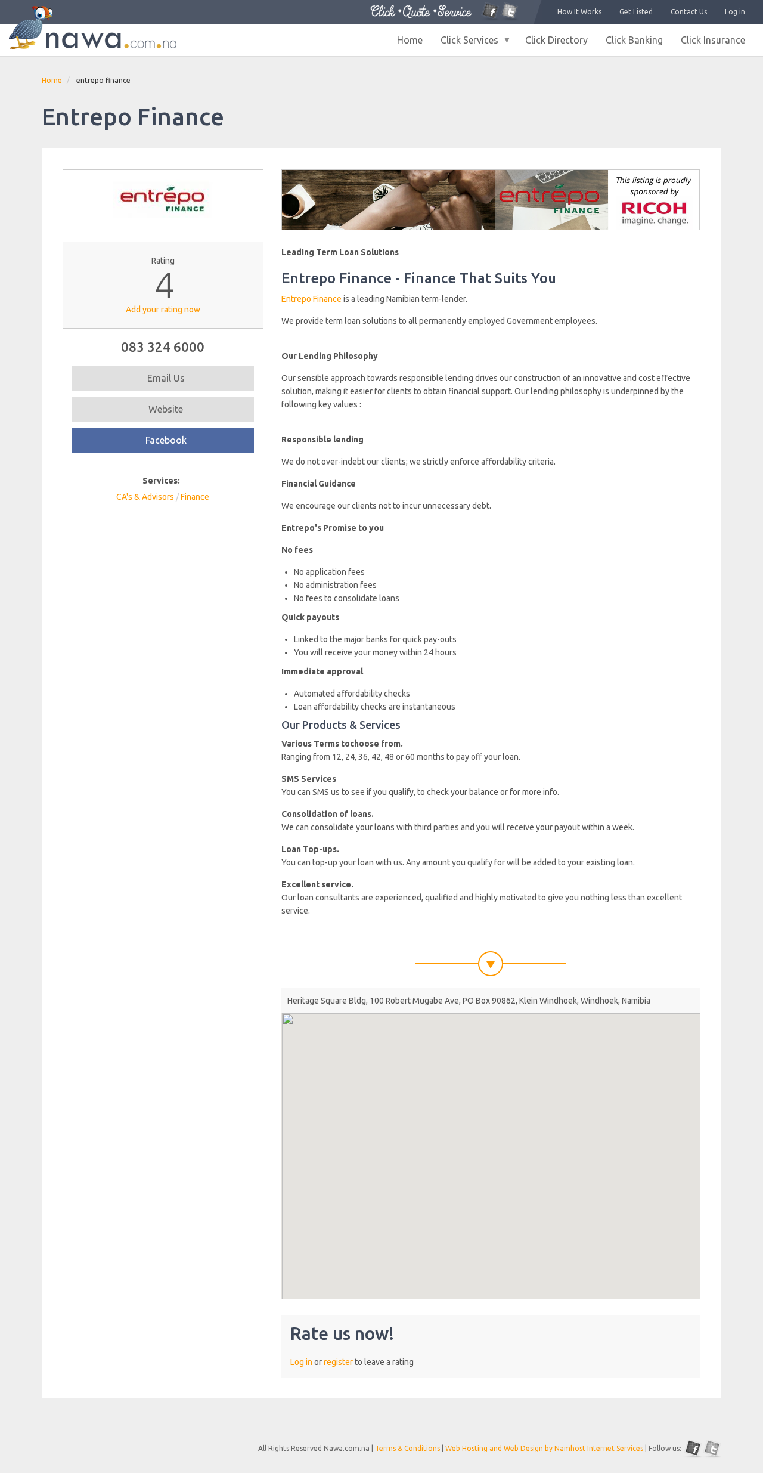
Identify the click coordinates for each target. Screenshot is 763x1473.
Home (410, 40)
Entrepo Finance (311, 299)
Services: (161, 480)
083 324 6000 (162, 346)
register (338, 1362)
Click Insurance (713, 40)
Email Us (166, 378)
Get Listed (636, 12)
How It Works (579, 12)
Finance (195, 497)
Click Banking (634, 40)
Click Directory (556, 40)
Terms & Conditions (407, 1448)
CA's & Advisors (145, 497)
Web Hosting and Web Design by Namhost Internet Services (544, 1448)
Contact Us (689, 12)
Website (165, 409)
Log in (735, 12)
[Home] (92, 27)
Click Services (465, 44)
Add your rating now (163, 309)
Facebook (166, 440)
